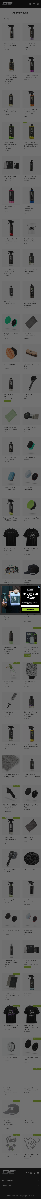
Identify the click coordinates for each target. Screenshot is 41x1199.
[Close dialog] (39, 587)
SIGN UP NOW (30, 609)
